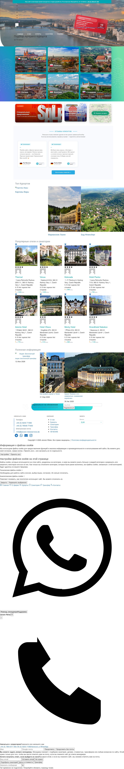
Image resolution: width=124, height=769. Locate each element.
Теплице (20, 66)
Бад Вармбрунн (72, 69)
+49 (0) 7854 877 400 (93, 1)
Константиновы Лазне (33, 63)
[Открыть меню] (17, 24)
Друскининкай (94, 69)
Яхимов (39, 66)
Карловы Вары (21, 63)
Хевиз (51, 96)
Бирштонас (85, 69)
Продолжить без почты (65, 749)
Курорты (38, 34)
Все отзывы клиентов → (63, 172)
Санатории (49, 34)
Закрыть (4, 482)
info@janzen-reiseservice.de (26, 9)
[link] (30, 59)
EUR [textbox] (83, 422)
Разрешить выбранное (17, 482)
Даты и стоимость (26, 762)
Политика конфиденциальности (84, 440)
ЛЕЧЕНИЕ (81, 34)
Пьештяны (85, 96)
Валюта (82, 419)
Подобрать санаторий (9, 762)
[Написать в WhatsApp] (62, 609)
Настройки (5, 454)
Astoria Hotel (21, 326)
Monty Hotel (70, 326)
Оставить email (28, 759)
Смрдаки (93, 96)
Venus (42, 276)
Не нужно (39, 759)
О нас (29, 34)
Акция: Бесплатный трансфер (25, 358)
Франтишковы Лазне (29, 66)
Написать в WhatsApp (39, 746)
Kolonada (69, 276)
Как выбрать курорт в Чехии (50, 394)
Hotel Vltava (45, 326)
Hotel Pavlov (94, 276)
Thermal (19, 276)
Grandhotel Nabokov (98, 326)
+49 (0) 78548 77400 (24, 425)
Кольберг (52, 69)
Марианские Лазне (22, 69)
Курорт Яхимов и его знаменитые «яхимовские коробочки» (74, 396)
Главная (20, 34)
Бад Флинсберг (61, 69)
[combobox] (91, 422)
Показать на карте (101, 113)
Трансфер (60, 34)
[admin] (18, 271)
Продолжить (49, 749)
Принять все (15, 454)
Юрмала (20, 96)
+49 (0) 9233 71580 (24, 18)
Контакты (71, 34)
